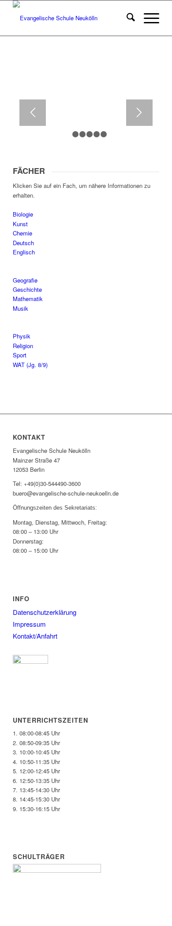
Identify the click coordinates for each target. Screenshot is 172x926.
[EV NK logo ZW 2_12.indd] (71, 18)
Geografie (25, 280)
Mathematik (28, 298)
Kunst (20, 224)
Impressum (29, 623)
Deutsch (23, 243)
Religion (23, 346)
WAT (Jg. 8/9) (30, 364)
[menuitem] (126, 18)
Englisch (24, 252)
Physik (21, 336)
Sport (19, 355)
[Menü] (147, 18)
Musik (20, 308)
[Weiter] (139, 112)
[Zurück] (32, 112)
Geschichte (27, 289)
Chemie (22, 233)
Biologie (23, 214)
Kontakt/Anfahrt (35, 635)
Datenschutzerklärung (44, 612)
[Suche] (126, 18)
